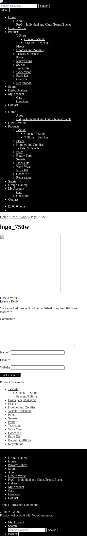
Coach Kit (22, 79)
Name (5, 352)
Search (44, 5)
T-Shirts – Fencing (36, 42)
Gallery (13, 483)
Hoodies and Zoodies (30, 50)
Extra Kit (22, 75)
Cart (19, 97)
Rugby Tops (24, 61)
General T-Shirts (34, 39)
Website (5, 367)
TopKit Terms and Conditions (19, 505)
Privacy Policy (17, 465)
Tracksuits (22, 68)
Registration (24, 83)
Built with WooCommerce (35, 515)
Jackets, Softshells (27, 53)
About (20, 21)
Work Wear (23, 72)
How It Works (17, 28)
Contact (13, 105)
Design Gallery (18, 90)
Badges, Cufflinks (19, 440)
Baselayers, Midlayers (22, 400)
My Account (16, 94)
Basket (13, 534)
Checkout (22, 101)
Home (12, 17)
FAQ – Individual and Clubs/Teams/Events (43, 24)
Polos (19, 57)
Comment (7, 319)
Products (13, 31)
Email (5, 360)
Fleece (20, 46)
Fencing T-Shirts (26, 396)
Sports (12, 86)
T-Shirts (21, 35)
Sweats (20, 64)
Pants (11, 422)
